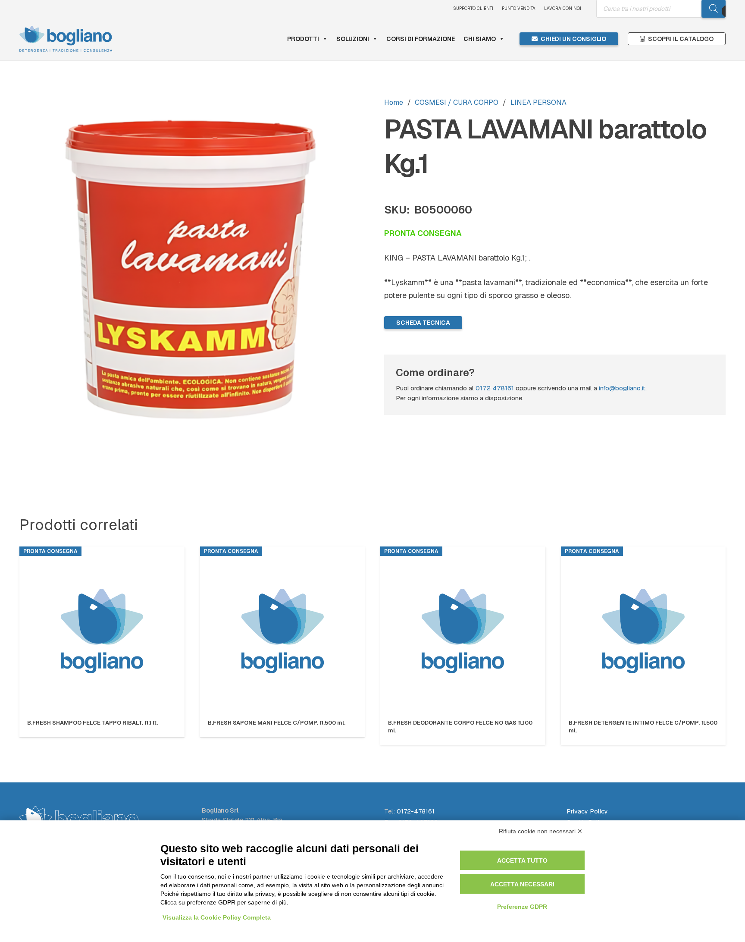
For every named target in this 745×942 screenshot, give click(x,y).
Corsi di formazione (420, 39)
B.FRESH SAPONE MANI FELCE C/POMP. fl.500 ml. (276, 722)
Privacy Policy (587, 811)
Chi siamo (479, 39)
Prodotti (303, 39)
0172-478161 (416, 811)
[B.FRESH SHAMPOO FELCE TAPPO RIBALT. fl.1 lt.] (102, 631)
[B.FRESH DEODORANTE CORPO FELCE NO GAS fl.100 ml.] (462, 631)
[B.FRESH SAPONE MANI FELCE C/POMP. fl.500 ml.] (282, 631)
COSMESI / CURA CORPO (456, 102)
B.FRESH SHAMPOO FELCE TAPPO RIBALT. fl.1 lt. (92, 722)
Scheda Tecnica (423, 323)
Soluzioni (352, 39)
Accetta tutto (522, 860)
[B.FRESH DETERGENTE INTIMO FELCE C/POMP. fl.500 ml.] (643, 631)
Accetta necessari (522, 884)
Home (393, 102)
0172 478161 (495, 388)
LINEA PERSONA (538, 102)
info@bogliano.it (622, 388)
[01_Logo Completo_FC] (65, 39)
